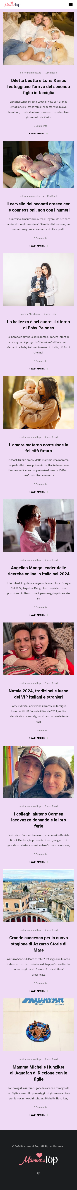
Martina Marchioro (30, 314)
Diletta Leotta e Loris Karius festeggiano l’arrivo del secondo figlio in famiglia (38, 86)
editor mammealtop (30, 72)
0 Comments (40, 125)
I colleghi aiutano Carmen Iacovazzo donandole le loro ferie (38, 820)
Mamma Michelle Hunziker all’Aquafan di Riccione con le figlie (38, 1073)
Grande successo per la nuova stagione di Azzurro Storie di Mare (38, 943)
